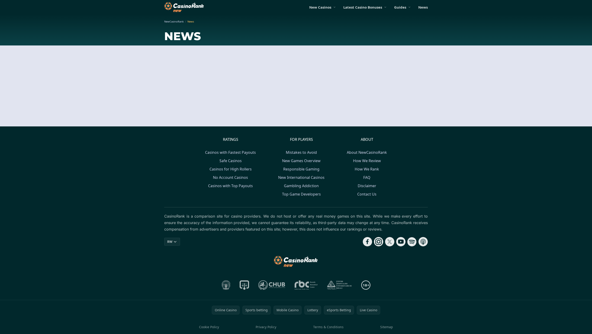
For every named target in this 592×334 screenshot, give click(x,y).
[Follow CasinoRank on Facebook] (367, 241)
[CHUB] (271, 285)
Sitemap (386, 327)
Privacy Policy (266, 327)
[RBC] (306, 285)
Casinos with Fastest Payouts (230, 152)
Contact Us (366, 194)
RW (169, 241)
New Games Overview (301, 160)
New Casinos (320, 7)
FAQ (366, 177)
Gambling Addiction (301, 185)
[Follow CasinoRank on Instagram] (378, 241)
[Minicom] (226, 285)
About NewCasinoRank (367, 152)
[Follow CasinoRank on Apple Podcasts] (423, 241)
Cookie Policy (209, 327)
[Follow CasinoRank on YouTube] (400, 241)
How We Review (367, 160)
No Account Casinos (230, 177)
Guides (400, 7)
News (423, 7)
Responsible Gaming (301, 169)
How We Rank (367, 169)
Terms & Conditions (328, 327)
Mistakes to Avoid (301, 152)
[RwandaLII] (244, 285)
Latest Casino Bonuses (362, 7)
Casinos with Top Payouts (230, 185)
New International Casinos (301, 177)
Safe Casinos (230, 160)
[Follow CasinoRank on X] (389, 241)
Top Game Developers (301, 194)
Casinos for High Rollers (230, 169)
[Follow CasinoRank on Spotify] (412, 241)
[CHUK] (339, 285)
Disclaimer (367, 185)
